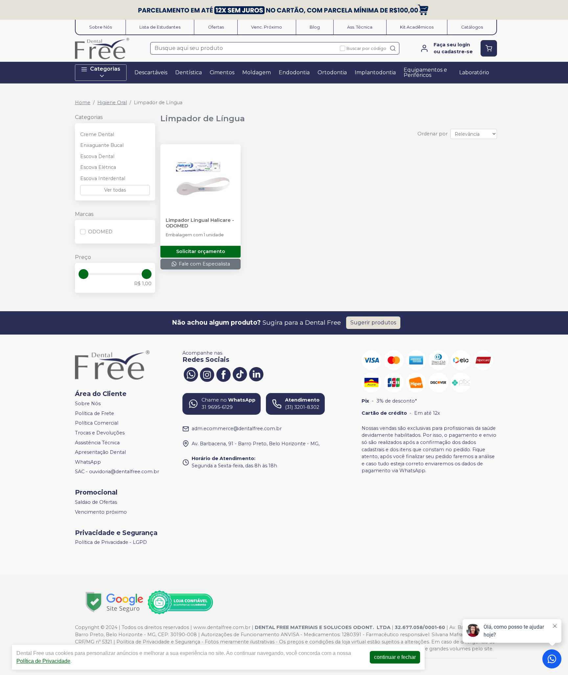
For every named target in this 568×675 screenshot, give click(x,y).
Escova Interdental (102, 178)
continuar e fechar (395, 657)
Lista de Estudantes (159, 27)
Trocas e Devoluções (100, 433)
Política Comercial (96, 423)
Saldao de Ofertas (96, 502)
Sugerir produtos (373, 322)
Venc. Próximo (266, 27)
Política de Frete (94, 413)
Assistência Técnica (97, 443)
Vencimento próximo (101, 512)
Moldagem (256, 72)
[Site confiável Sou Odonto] (180, 602)
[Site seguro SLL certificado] (114, 602)
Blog (315, 27)
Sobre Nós (100, 27)
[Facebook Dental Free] (223, 374)
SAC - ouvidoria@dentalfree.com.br (117, 472)
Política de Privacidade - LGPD (111, 543)
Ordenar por (432, 134)
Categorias (105, 69)
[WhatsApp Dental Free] (190, 374)
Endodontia (294, 72)
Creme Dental (97, 134)
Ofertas (216, 27)
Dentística (188, 72)
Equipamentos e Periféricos (425, 72)
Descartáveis (150, 72)
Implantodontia (375, 72)
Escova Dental (97, 156)
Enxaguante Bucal (102, 145)
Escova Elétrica (98, 167)
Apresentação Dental (100, 452)
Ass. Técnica (359, 27)
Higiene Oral (112, 102)
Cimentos (222, 72)
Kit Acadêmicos (417, 27)
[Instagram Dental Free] (207, 374)
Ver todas (115, 190)
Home (82, 102)
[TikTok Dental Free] (240, 374)
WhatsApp (88, 462)
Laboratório (474, 72)
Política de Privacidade (43, 661)
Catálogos (472, 27)
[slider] (83, 274)
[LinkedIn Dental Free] (256, 374)
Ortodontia (332, 72)
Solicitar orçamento (200, 251)
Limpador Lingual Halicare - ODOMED (200, 223)
